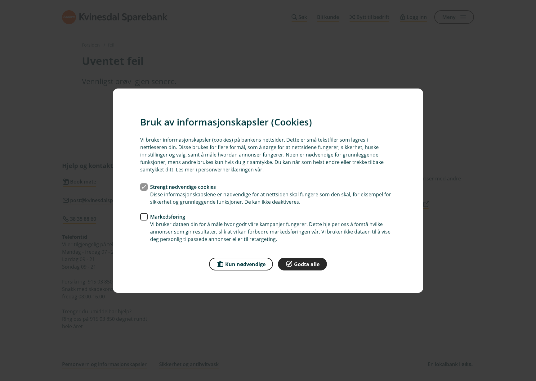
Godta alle (306, 264)
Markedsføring (167, 216)
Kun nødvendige (245, 264)
